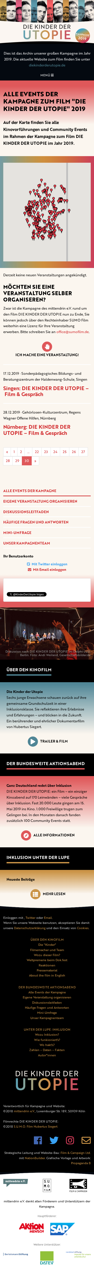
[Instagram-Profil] (70, 1142)
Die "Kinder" (47, 944)
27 (83, 451)
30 (27, 460)
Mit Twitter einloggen (49, 564)
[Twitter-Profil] (54, 1142)
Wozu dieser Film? (47, 955)
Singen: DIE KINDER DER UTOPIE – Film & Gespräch (46, 391)
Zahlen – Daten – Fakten (47, 1050)
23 (46, 451)
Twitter (30, 917)
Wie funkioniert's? (47, 1039)
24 (55, 451)
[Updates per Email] (86, 1142)
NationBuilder (35, 1158)
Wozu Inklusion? (47, 1034)
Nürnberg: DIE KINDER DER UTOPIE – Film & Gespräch (36, 430)
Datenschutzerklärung (29, 928)
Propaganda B (81, 1163)
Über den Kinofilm (29, 669)
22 (37, 451)
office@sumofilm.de (72, 331)
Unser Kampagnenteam (26, 543)
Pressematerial (47, 970)
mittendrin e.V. (24, 1111)
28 (8, 460)
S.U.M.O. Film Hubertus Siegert (35, 1126)
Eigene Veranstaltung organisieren (40, 501)
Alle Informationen (54, 835)
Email (48, 917)
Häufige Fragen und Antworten (35, 522)
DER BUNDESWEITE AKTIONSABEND (47, 987)
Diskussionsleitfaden (26, 511)
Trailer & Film (54, 741)
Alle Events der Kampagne (29, 490)
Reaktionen (47, 965)
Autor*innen (47, 1055)
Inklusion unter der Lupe (38, 857)
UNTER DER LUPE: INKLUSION (47, 1029)
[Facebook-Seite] (38, 1142)
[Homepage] (47, 22)
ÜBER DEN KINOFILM (47, 939)
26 (74, 451)
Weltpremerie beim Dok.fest (47, 960)
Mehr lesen (54, 893)
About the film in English (47, 975)
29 (17, 460)
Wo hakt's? (47, 1045)
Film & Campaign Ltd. (76, 1152)
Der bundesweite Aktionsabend (46, 763)
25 (64, 451)
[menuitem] (47, 491)
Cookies (83, 928)
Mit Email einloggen (49, 569)
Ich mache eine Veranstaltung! (47, 354)
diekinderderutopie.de (47, 65)
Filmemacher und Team (47, 950)
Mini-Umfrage (17, 532)
